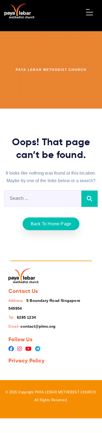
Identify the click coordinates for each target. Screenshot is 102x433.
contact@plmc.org (37, 326)
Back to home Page (51, 224)
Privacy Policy (26, 360)
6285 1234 (26, 317)
